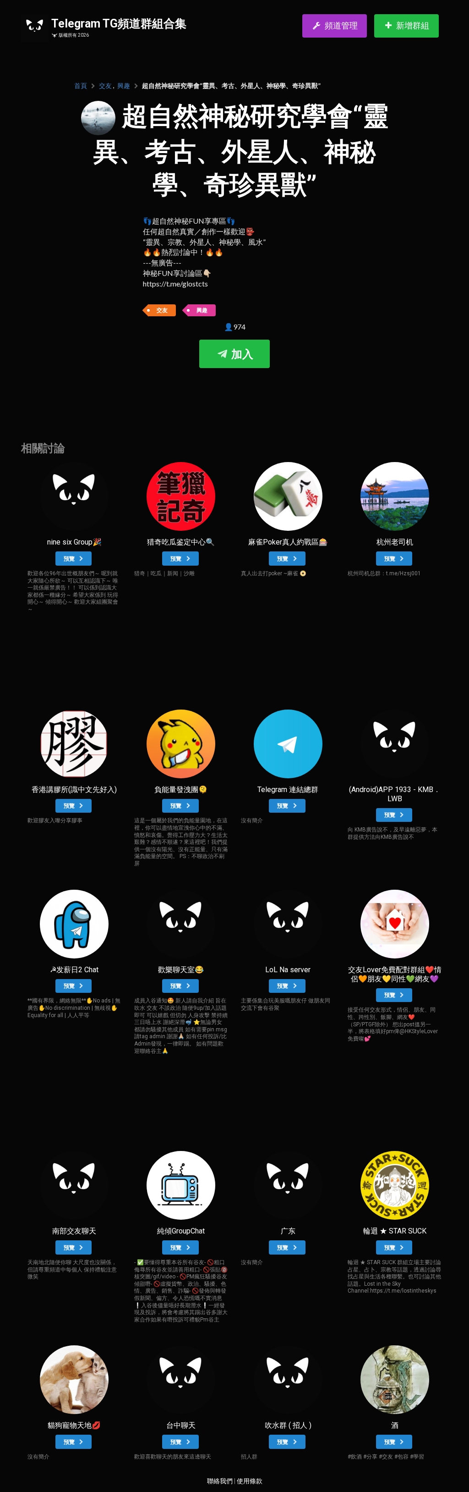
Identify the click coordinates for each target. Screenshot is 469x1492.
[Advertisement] (234, 395)
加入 (241, 354)
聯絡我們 (220, 1481)
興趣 (123, 86)
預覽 (70, 559)
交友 (105, 86)
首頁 (80, 86)
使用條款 (249, 1481)
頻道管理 (341, 25)
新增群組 (412, 25)
